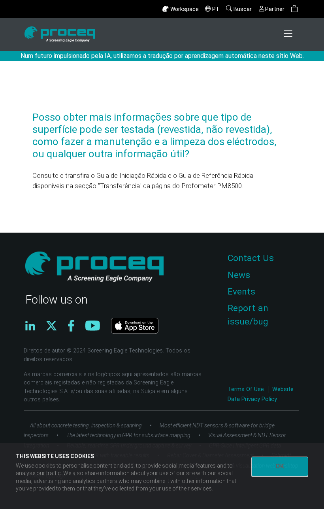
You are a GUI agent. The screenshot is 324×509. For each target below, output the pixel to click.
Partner (274, 9)
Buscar (243, 9)
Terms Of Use (247, 389)
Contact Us (251, 258)
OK (279, 466)
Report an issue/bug (248, 315)
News (239, 275)
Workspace (184, 9)
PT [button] (216, 9)
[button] (294, 9)
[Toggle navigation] (289, 34)
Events (241, 291)
